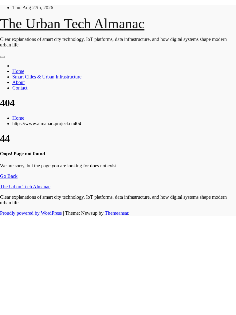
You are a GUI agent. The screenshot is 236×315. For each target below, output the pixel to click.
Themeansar (116, 213)
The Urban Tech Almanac (72, 23)
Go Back (9, 176)
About (18, 82)
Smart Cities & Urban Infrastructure (46, 76)
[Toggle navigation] (2, 57)
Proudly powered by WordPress (31, 213)
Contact (19, 87)
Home (18, 71)
